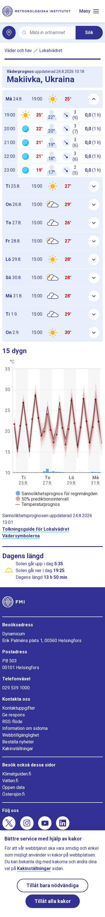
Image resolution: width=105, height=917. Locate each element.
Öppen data (13, 787)
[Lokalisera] (9, 32)
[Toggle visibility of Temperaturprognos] (38, 504)
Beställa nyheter (18, 742)
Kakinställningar (17, 748)
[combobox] (50, 33)
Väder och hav (18, 50)
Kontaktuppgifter (18, 708)
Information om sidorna (25, 728)
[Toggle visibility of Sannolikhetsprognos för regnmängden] (56, 493)
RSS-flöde (12, 721)
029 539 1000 (16, 687)
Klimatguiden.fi (16, 774)
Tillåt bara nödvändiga (52, 885)
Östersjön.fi (13, 794)
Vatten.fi (10, 780)
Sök (89, 32)
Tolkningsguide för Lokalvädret (35, 529)
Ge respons (13, 715)
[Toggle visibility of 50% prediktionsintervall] (42, 499)
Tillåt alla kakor (52, 901)
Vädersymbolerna (21, 536)
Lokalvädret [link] (50, 50)
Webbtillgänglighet (20, 735)
